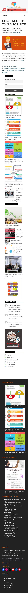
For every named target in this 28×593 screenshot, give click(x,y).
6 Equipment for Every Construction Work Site (12, 29)
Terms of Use (9, 589)
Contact (7, 582)
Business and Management (11, 502)
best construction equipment (11, 68)
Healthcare (8, 515)
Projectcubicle (9, 585)
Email (6, 84)
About (7, 577)
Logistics (7, 522)
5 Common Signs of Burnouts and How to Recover (19, 249)
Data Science (10, 366)
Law (6, 520)
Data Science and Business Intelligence (15, 506)
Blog (7, 580)
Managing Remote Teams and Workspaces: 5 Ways (16, 242)
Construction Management (10, 66)
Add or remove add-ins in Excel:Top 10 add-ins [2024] (15, 316)
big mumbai (11, 314)
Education (7, 510)
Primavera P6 (10, 357)
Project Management (12, 359)
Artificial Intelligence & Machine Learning (15, 499)
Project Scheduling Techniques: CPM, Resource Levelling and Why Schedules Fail (13, 184)
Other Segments (9, 525)
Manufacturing (8, 523)
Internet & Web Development (12, 517)
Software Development (10, 532)
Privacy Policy (9, 584)
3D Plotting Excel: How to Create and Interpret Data (15, 324)
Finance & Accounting (10, 514)
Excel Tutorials (11, 364)
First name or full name (10, 79)
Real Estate (8, 530)
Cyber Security (11, 362)
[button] (25, 15)
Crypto (6, 504)
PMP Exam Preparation (11, 527)
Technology (8, 535)
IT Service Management (11, 519)
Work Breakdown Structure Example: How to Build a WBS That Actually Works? (14, 161)
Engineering (8, 512)
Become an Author (10, 578)
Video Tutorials (9, 536)
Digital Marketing (9, 509)
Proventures (11, 305)
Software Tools (8, 533)
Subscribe (8, 587)
